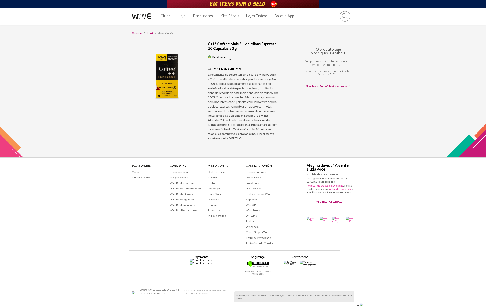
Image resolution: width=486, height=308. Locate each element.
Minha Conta (218, 165)
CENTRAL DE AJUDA (329, 202)
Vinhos (136, 172)
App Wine (252, 199)
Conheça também (259, 165)
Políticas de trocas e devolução (325, 185)
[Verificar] (258, 266)
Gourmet (137, 33)
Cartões (213, 183)
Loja (181, 15)
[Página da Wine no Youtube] (350, 220)
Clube (165, 15)
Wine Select (253, 210)
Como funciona (179, 172)
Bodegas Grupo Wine (258, 194)
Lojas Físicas (256, 15)
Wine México (253, 188)
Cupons (212, 205)
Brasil (150, 33)
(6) (230, 59)
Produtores (203, 15)
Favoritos (213, 199)
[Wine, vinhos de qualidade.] (134, 293)
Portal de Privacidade (258, 237)
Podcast (251, 221)
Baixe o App (284, 15)
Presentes (214, 210)
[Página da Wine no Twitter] (323, 220)
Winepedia (252, 226)
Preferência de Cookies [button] (260, 243)
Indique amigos (179, 177)
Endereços (214, 188)
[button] (345, 16)
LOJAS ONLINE (141, 165)
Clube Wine (178, 165)
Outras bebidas (141, 177)
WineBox (182, 183)
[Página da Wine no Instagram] (336, 220)
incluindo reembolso (340, 188)
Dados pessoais (217, 172)
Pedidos (213, 177)
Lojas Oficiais (253, 177)
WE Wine (251, 215)
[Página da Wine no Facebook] (311, 220)
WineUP (251, 205)
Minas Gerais (165, 33)
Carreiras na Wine (256, 172)
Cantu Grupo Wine (257, 232)
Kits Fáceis (229, 15)
